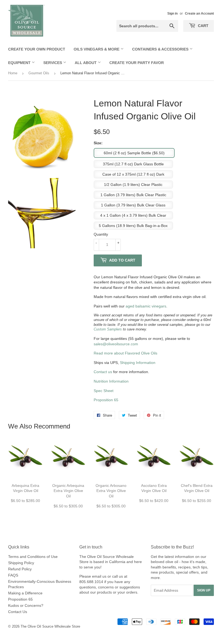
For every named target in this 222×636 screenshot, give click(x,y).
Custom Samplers (108, 329)
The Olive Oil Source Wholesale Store (50, 626)
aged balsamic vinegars (146, 306)
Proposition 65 (106, 400)
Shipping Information (137, 362)
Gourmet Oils (38, 73)
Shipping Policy (21, 563)
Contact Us (17, 612)
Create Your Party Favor (136, 63)
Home (12, 73)
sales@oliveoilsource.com (116, 344)
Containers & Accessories (161, 49)
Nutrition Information (111, 381)
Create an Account (199, 13)
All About (86, 63)
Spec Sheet (103, 391)
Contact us (103, 372)
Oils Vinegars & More (97, 49)
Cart (202, 26)
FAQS (13, 575)
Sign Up (203, 590)
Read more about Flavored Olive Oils (125, 353)
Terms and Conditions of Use (33, 556)
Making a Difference (25, 593)
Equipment (20, 63)
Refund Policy (20, 569)
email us (99, 576)
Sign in (172, 13)
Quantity (101, 234)
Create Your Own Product (36, 49)
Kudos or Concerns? (25, 605)
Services (53, 63)
